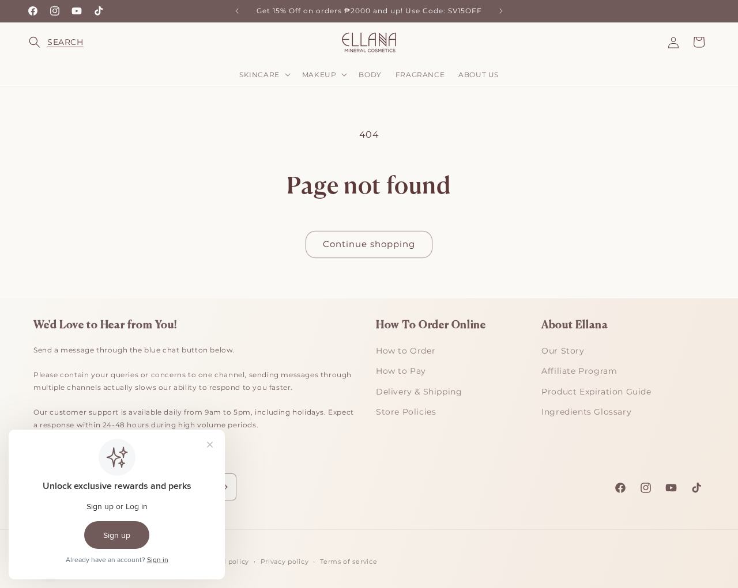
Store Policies (406, 412)
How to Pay (401, 371)
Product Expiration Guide (596, 391)
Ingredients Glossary (586, 412)
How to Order (405, 351)
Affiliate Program (579, 371)
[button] (41, 42)
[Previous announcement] (237, 11)
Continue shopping (369, 243)
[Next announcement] (501, 11)
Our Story (562, 351)
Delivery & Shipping (419, 391)
